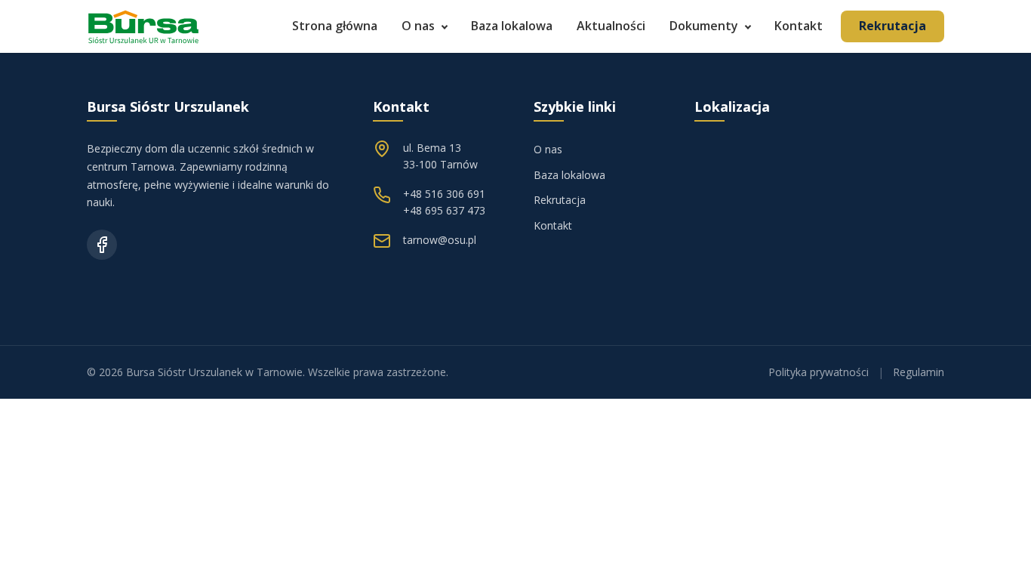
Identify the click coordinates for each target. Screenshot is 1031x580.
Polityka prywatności (818, 372)
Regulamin (918, 372)
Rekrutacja (892, 25)
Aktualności (611, 25)
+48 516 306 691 (444, 194)
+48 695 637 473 (444, 210)
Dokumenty (703, 25)
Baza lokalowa (511, 25)
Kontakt (798, 25)
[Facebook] (102, 245)
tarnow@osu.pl (439, 240)
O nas (418, 25)
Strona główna (334, 25)
